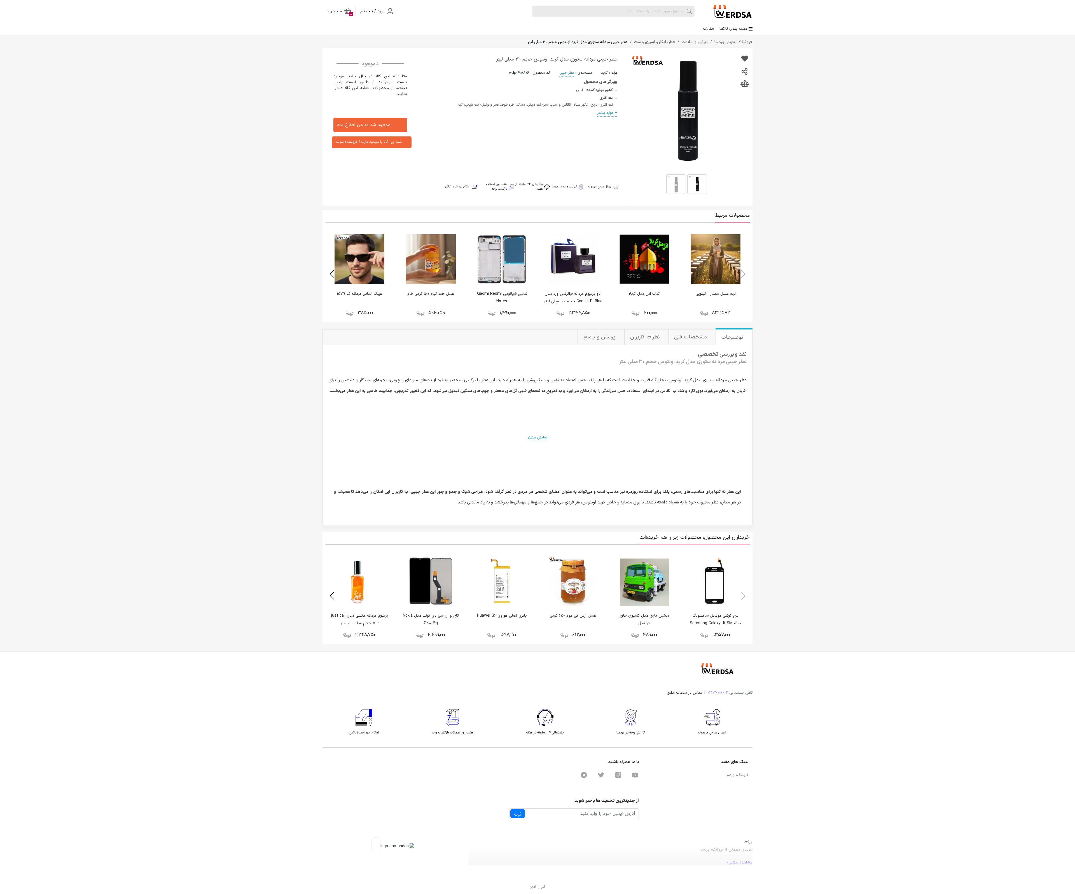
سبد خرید (339, 12)
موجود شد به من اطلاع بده (363, 125)
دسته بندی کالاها (733, 29)
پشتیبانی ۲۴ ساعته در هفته (529, 186)
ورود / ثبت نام (372, 11)
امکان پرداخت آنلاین (457, 187)
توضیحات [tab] (733, 337)
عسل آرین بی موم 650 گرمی (573, 616)
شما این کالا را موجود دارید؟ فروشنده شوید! (368, 142)
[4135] (744, 59)
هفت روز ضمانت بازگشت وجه (496, 186)
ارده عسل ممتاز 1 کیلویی (715, 294)
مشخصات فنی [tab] (691, 337)
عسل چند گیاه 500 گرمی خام (430, 294)
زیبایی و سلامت (694, 42)
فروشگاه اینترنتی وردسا (732, 42)
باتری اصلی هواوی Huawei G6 (502, 616)
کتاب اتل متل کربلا (644, 294)
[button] (332, 274)
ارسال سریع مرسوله (599, 187)
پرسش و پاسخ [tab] (600, 337)
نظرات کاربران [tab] (645, 337)
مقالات (708, 29)
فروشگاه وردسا (737, 775)
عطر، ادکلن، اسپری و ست (654, 42)
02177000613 (717, 693)
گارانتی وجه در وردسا (564, 186)
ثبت (517, 814)
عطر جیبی (566, 73)
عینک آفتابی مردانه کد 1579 (359, 294)
